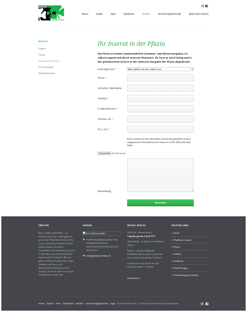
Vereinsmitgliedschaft (169, 14)
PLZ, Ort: (104, 129)
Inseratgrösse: (107, 69)
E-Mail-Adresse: (108, 108)
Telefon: (103, 98)
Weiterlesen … (134, 278)
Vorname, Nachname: (110, 88)
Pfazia (41, 54)
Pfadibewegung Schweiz (185, 275)
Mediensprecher (46, 73)
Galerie (42, 48)
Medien (146, 14)
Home (85, 14)
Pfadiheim (129, 14)
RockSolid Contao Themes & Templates (159, 303)
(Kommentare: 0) (145, 232)
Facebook (178, 260)
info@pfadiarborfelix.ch (98, 255)
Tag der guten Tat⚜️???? (141, 236)
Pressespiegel (45, 66)
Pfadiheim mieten (182, 240)
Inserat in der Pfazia (48, 60)
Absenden (160, 202)
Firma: (103, 77)
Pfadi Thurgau (180, 268)
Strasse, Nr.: (105, 119)
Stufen (99, 14)
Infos (113, 14)
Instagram (202, 304)
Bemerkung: (104, 191)
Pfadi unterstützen (199, 14)
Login (112, 303)
